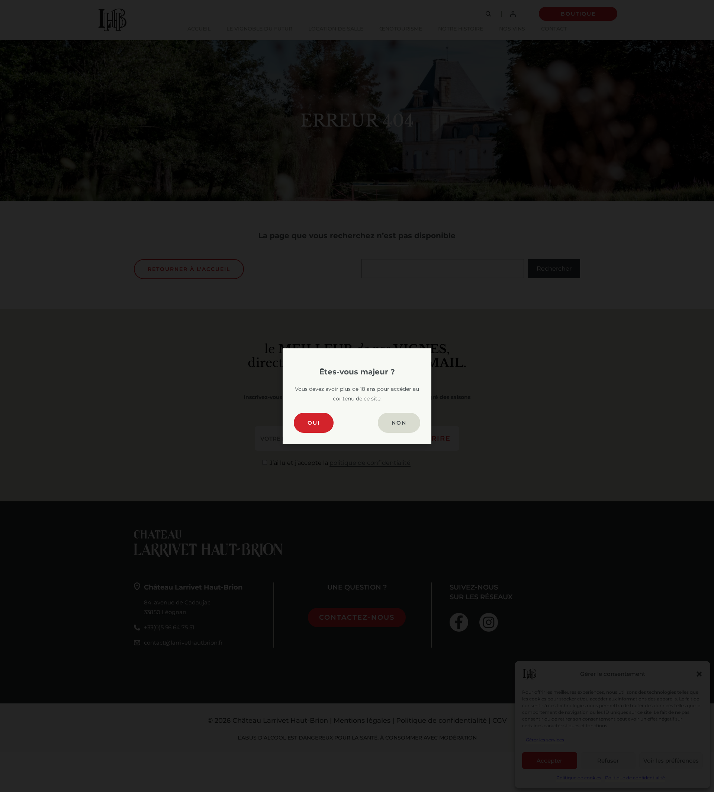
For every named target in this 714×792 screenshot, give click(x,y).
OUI (314, 422)
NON (399, 422)
